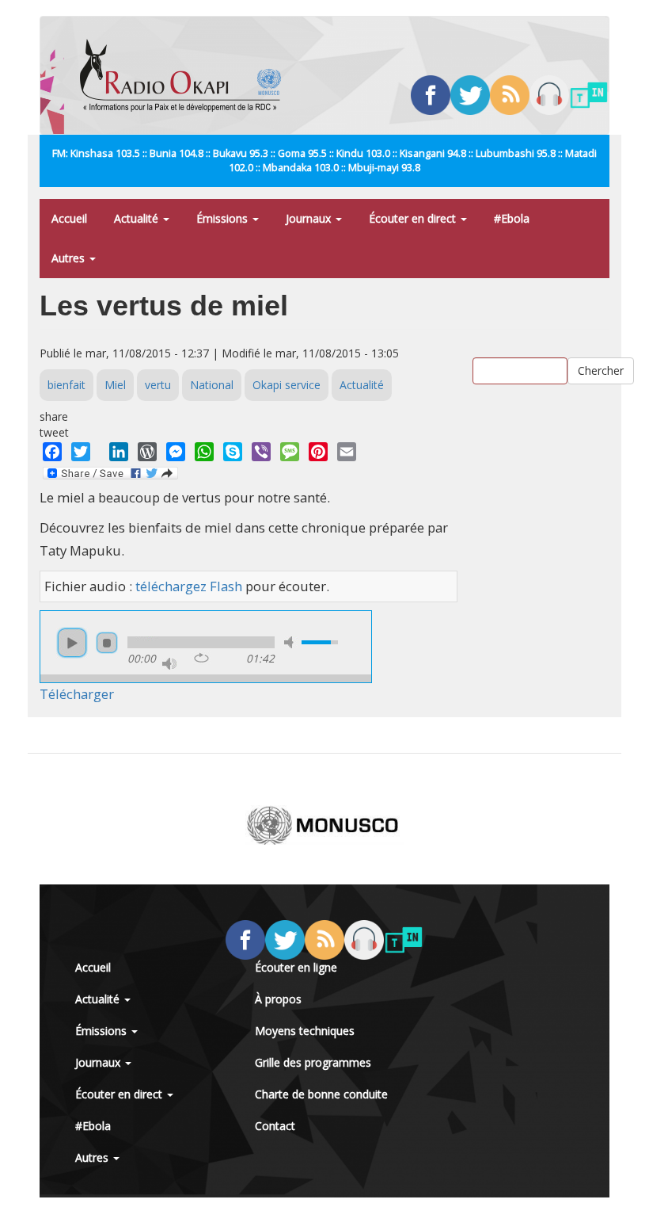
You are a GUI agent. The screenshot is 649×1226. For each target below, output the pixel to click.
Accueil (69, 218)
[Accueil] (186, 75)
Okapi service (286, 384)
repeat (201, 658)
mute (291, 642)
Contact (275, 1125)
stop (107, 643)
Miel (115, 384)
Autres (69, 257)
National (211, 384)
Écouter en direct (414, 218)
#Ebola (511, 218)
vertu (158, 384)
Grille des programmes (313, 1062)
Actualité (137, 218)
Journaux (310, 218)
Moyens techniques (305, 1030)
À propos (278, 998)
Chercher (601, 370)
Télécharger (77, 694)
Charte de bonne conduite (321, 1094)
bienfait (66, 384)
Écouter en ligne (296, 967)
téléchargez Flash (188, 586)
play (72, 643)
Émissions (223, 218)
